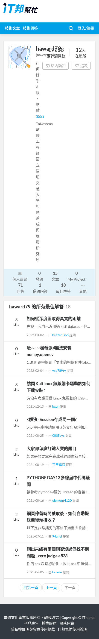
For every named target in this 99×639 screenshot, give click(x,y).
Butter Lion (60, 335)
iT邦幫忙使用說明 (72, 629)
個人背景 (19, 279)
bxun (56, 406)
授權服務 (49, 623)
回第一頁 (30, 587)
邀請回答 (40, 288)
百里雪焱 (59, 465)
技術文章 (12, 28)
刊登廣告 (31, 623)
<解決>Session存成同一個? (52, 419)
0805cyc (58, 435)
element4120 (62, 500)
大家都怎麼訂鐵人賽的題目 (51, 448)
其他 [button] (83, 291)
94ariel (57, 536)
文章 (55, 276)
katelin (57, 572)
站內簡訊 (58, 65)
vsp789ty (59, 370)
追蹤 (84, 65)
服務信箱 (66, 623)
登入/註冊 (86, 28)
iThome (88, 617)
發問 (39, 276)
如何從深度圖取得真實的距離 (54, 318)
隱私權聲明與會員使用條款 (33, 629)
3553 (40, 116)
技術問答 (30, 28)
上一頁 (51, 587)
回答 (20, 288)
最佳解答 (63, 288)
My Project (76, 276)
